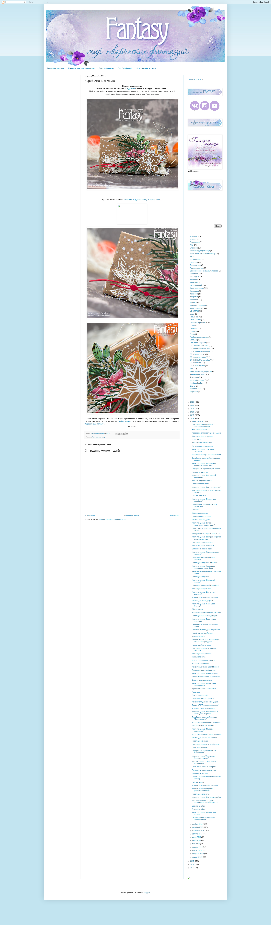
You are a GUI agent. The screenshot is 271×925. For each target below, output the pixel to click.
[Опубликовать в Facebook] (124, 433)
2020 (192, 405)
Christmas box (197, 609)
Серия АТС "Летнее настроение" (205, 705)
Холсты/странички (197, 380)
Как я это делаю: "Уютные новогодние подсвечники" (203, 524)
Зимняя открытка (199, 496)
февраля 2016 (198, 854)
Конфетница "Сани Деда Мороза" (205, 667)
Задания (193, 280)
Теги (191, 369)
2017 (192, 415)
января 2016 (197, 857)
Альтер (192, 239)
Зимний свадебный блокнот (203, 726)
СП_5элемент (195, 363)
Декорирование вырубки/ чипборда (204, 271)
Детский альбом (198, 809)
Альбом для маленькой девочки (204, 738)
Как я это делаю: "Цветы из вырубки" (206, 797)
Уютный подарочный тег (202, 481)
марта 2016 (197, 850)
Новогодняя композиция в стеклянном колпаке (202, 425)
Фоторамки (194, 377)
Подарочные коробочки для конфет (206, 469)
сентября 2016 (198, 831)
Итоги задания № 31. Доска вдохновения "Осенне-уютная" (205, 802)
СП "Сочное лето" (197, 354)
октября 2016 (198, 827)
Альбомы (193, 236)
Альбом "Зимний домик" (201, 520)
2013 (192, 868)
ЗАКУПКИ (194, 282)
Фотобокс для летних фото (203, 546)
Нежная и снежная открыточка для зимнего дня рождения (206, 641)
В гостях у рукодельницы (200, 251)
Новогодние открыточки (201, 589)
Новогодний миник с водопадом (204, 616)
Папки (192, 334)
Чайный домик (198, 782)
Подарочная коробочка (201, 516)
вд (191, 257)
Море (192, 314)
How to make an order (146, 68)
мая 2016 (196, 844)
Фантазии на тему (98, 437)
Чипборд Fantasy (196, 383)
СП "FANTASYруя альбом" (200, 360)
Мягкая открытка (198, 636)
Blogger (147, 893)
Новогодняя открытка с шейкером (205, 744)
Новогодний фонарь (200, 741)
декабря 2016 (198, 421)
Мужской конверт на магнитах (204, 689)
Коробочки (194, 300)
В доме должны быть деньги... (204, 709)
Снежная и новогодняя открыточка (206, 630)
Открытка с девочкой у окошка (204, 670)
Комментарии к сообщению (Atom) (112, 520)
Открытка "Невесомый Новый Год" (205, 585)
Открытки (193, 328)
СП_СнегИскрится (197, 366)
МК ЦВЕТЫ (194, 311)
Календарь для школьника (202, 446)
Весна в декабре (198, 806)
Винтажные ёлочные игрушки (204, 770)
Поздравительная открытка (203, 698)
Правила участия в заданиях (81, 68)
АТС (191, 245)
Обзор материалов (197, 323)
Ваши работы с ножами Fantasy (202, 254)
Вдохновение (195, 259)
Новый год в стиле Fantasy (202, 633)
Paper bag (196, 692)
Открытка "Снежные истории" (204, 767)
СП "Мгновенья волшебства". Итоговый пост (203, 819)
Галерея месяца (196, 268)
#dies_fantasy (125, 421)
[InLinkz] (189, 878)
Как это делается (197, 288)
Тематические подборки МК (201, 372)
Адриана (131, 89)
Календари (194, 291)
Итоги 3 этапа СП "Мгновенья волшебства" (204, 763)
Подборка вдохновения (199, 337)
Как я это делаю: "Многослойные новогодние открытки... (205, 713)
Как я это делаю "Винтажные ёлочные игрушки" (203, 757)
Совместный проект (198, 343)
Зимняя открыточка (200, 773)
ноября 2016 (197, 824)
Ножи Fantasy (195, 320)
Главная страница (55, 68)
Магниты (193, 302)
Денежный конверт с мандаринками (206, 455)
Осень (192, 325)
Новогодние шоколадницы (202, 542)
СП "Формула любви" (198, 357)
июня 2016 (196, 841)
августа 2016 (197, 834)
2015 (192, 861)
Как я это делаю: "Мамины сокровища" (202, 730)
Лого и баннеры (106, 68)
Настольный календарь (201, 645)
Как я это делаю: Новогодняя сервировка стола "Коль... (203, 567)
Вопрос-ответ (195, 265)
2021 (192, 402)
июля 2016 (196, 837)
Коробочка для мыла (200, 664)
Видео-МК (194, 262)
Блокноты (194, 248)
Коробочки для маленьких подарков (206, 613)
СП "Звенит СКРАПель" (199, 346)
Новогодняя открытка (200, 430)
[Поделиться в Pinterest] (126, 433)
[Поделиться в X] (121, 433)
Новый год (194, 317)
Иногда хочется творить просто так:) (206, 534)
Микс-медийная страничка (202, 436)
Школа (192, 386)
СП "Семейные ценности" (200, 351)
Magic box (194, 392)
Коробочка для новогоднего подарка (206, 433)
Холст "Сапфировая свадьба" (204, 660)
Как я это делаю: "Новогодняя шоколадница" (204, 684)
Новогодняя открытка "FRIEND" (204, 563)
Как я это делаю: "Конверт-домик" (205, 673)
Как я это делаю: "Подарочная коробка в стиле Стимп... (204, 464)
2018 (192, 412)
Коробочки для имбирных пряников (206, 722)
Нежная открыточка (200, 472)
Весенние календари (200, 484)
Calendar (195, 510)
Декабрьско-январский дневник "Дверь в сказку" (204, 718)
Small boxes (196, 439)
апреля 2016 (197, 847)
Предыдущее (173, 515)
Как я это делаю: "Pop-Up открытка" (206, 487)
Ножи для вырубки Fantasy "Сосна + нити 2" (143, 200)
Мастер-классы (196, 308)
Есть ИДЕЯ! (194, 277)
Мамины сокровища (198, 305)
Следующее (90, 515)
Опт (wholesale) (125, 68)
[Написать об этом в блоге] (118, 433)
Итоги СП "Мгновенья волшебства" (206, 677)
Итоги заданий (196, 285)
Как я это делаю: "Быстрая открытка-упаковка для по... (207, 538)
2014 (192, 864)
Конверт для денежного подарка (205, 597)
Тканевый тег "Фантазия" (202, 443)
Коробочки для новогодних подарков (206, 734)
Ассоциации (195, 242)
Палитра (193, 331)
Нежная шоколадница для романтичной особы (202, 790)
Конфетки (194, 297)
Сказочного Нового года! (202, 549)
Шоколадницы (195, 389)
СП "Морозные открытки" (200, 349)
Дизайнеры (194, 274)
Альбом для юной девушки (202, 601)
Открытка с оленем (199, 748)
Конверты (194, 294)
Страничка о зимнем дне (202, 680)
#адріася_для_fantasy (94, 424)
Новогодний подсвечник (201, 654)
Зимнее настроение (200, 695)
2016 (192, 419)
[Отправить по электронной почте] (116, 433)
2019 (192, 409)
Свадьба (193, 340)
